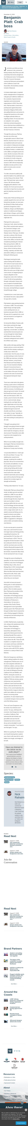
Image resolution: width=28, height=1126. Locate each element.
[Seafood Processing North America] (14, 1066)
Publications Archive (9, 1080)
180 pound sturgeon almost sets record (16, 1021)
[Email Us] (12, 767)
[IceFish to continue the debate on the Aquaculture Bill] (6, 968)
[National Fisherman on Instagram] (17, 1051)
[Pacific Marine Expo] (7, 1060)
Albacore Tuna (9, 779)
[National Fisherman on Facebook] (14, 1051)
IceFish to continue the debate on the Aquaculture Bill (16, 969)
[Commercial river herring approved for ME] (6, 1008)
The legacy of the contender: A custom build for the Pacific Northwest (16, 962)
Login (20, 2)
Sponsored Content (9, 1083)
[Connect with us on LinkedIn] (15, 767)
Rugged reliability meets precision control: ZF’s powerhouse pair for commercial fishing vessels (17, 977)
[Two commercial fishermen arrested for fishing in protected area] (6, 841)
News (7, 33)
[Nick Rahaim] (5, 31)
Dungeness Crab (9, 777)
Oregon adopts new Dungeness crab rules (16, 853)
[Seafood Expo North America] (22, 1060)
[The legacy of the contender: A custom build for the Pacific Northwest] (6, 960)
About (7, 1087)
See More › (14, 984)
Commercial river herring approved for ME (16, 1008)
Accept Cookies (21, 1123)
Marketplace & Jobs (9, 1077)
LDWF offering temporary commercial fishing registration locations (16, 1001)
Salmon (17, 779)
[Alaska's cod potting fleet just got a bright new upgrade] (6, 954)
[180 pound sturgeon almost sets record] (6, 1021)
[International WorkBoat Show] (15, 1060)
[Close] (26, 1110)
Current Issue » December (11, 35)
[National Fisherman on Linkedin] (19, 1051)
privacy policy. (16, 1118)
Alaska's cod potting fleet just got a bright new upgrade (16, 954)
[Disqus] (14, 884)
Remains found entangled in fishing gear (16, 1015)
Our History (7, 1090)
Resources (9, 1074)
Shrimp (7, 782)
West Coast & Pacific (9, 37)
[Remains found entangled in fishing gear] (6, 1014)
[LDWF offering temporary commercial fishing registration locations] (6, 1000)
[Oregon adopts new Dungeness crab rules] (6, 851)
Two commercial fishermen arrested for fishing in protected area (16, 844)
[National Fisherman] (3, 2)
